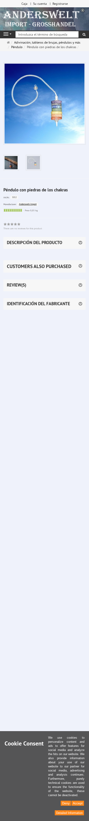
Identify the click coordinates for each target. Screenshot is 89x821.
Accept (78, 803)
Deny (66, 803)
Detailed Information (69, 813)
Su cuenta (40, 4)
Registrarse (60, 4)
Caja (24, 4)
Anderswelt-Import (28, 204)
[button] (44, 266)
